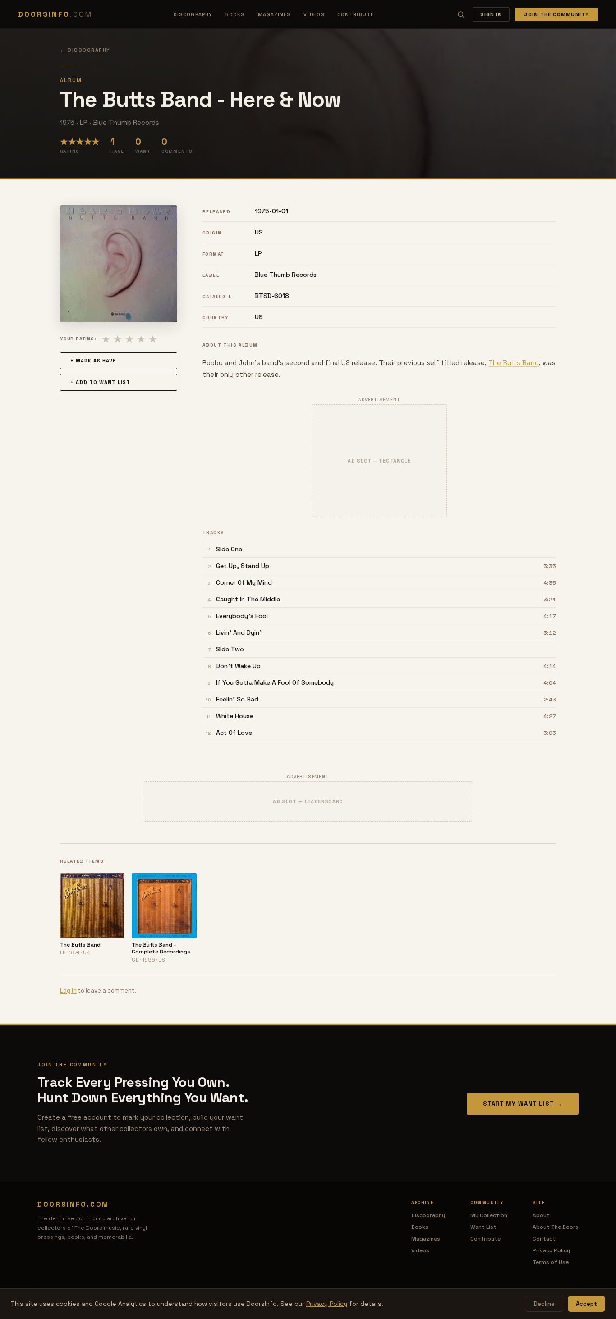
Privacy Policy (551, 1250)
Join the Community (556, 14)
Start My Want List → (522, 1104)
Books (235, 14)
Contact (544, 1238)
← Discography (85, 50)
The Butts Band (513, 362)
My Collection (488, 1215)
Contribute (355, 14)
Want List (483, 1227)
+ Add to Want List (100, 382)
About (541, 1215)
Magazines (274, 14)
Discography (192, 14)
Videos (314, 14)
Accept (586, 1304)
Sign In (491, 14)
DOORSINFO (55, 14)
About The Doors (556, 1227)
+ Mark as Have (93, 360)
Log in (68, 990)
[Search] (461, 14)
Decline (544, 1304)
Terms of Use (551, 1262)
